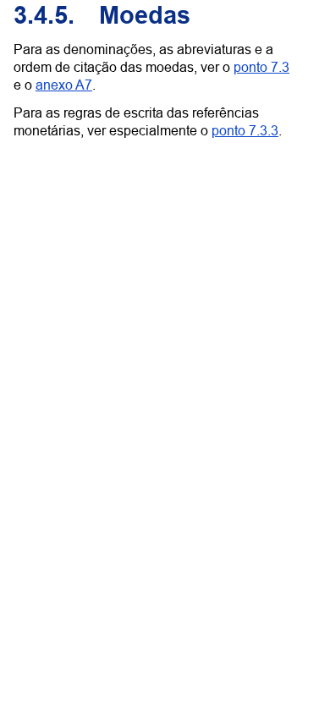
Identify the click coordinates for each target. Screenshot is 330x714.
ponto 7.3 (261, 66)
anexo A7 (64, 84)
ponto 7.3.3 (245, 130)
